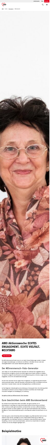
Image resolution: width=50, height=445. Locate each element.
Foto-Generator (6, 355)
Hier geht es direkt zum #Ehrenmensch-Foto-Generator (15, 395)
